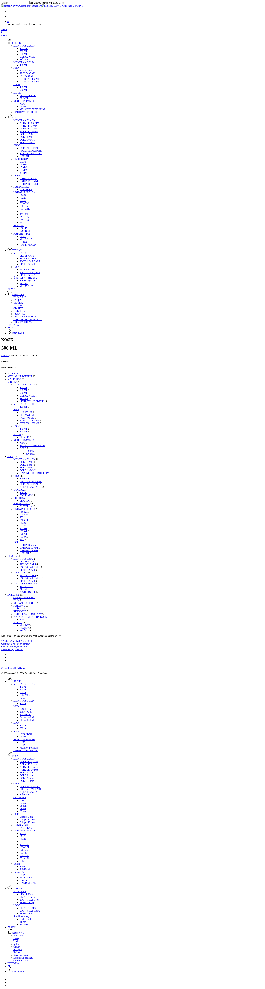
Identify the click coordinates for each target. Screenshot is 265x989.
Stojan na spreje (24, 603)
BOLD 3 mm (26, 462)
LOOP (16, 426)
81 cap (23, 589)
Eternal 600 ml (29, 423)
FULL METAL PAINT (31, 481)
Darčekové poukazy (27, 614)
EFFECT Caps (28, 570)
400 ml (23, 387)
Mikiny (24, 625)
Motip (17, 434)
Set (22, 539)
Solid (23, 492)
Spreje (11, 382)
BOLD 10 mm (27, 467)
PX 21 (23, 517)
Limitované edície (32, 401)
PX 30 (23, 525)
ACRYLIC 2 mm (28, 764)
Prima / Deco (26, 734)
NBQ (16, 409)
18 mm (23, 808)
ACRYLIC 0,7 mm (29, 761)
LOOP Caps (20, 572)
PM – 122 (24, 855)
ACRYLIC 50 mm (29, 769)
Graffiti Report (24, 597)
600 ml (23, 393)
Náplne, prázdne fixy (34, 473)
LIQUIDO (25, 500)
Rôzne (24, 398)
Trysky (12, 556)
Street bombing (24, 440)
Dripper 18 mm (29, 550)
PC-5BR (24, 520)
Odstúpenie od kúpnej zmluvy (15, 644)
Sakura (18, 489)
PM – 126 (24, 858)
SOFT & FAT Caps (30, 567)
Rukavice (19, 611)
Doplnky (13, 594)
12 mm (23, 803)
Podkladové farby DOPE (30, 617)
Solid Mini (26, 495)
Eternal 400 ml (29, 420)
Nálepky (19, 605)
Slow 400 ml (27, 415)
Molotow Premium (32, 445)
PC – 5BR (25, 847)
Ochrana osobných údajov (14, 646)
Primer (24, 437)
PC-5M (23, 531)
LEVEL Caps (27, 561)
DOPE (23, 448)
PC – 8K (24, 852)
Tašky (17, 608)
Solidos (12, 373)
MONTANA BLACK (24, 384)
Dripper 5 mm (28, 545)
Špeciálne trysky (25, 583)
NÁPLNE (25, 478)
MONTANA (26, 877)
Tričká (24, 630)
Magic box (14, 379)
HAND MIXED (21, 503)
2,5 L (22, 619)
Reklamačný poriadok (12, 649)
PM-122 (24, 511)
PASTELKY (26, 506)
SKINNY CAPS (28, 575)
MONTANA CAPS (23, 558)
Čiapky (24, 628)
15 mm (23, 805)
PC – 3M (24, 841)
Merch (17, 622)
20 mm (23, 811)
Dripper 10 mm (29, 547)
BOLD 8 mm (26, 464)
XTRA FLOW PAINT (31, 487)
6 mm (22, 800)
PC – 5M (24, 844)
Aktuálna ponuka (19, 376)
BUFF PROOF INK (30, 484)
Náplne (25, 553)
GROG (17, 476)
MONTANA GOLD (23, 404)
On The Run (19, 797)
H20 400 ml (26, 412)
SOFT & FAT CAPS (30, 578)
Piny (16, 600)
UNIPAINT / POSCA (24, 509)
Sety (22, 861)
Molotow (26, 586)
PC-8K (23, 536)
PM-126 (24, 514)
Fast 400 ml (27, 417)
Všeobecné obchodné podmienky (17, 641)
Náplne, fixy (19, 872)
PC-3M (23, 528)
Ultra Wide (27, 395)
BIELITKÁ (19, 498)
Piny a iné (18, 935)
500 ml (23, 390)
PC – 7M (24, 850)
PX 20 (23, 523)
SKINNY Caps (28, 564)
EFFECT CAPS (28, 581)
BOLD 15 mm (27, 470)
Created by (13, 668)
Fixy (10, 456)
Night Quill (27, 592)
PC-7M (23, 534)
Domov (5, 355)
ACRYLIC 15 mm (29, 767)
